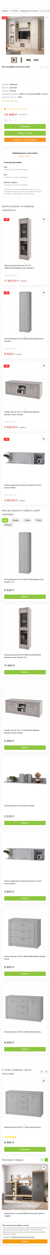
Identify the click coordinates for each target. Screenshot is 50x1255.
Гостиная (14, 11)
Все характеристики (10, 101)
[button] (41, 60)
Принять (25, 1241)
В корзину (25, 126)
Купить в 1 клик (25, 133)
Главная (5, 11)
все (5, 520)
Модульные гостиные (29, 11)
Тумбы (27, 520)
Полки (38, 520)
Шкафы (15, 520)
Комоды (8, 525)
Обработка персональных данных (23, 1237)
